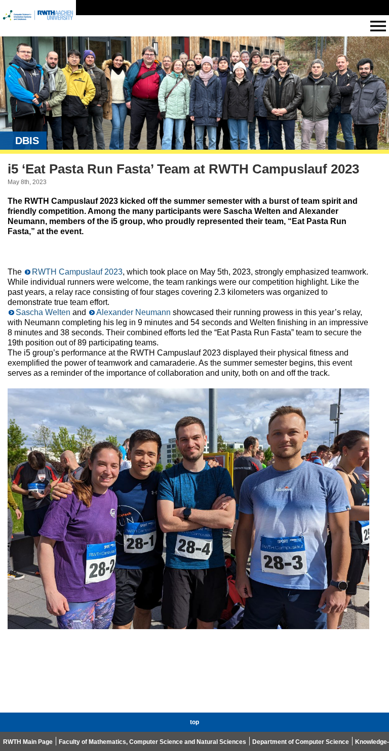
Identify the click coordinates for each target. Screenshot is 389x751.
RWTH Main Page (28, 741)
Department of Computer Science (300, 741)
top (194, 722)
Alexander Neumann (133, 312)
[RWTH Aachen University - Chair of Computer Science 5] (38, 24)
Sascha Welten (43, 312)
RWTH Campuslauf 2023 (77, 272)
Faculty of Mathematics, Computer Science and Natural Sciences (152, 741)
